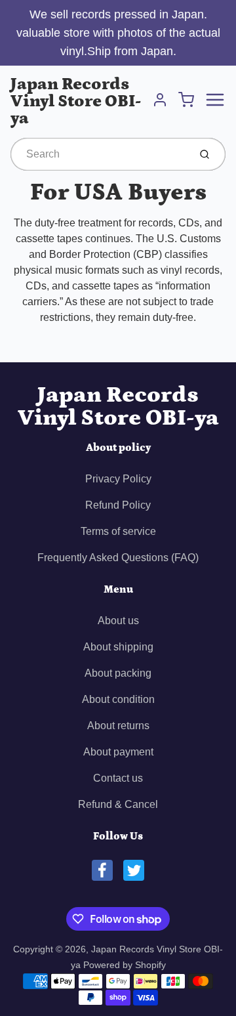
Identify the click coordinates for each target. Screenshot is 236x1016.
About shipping (118, 646)
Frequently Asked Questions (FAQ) (118, 557)
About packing (118, 673)
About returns (118, 725)
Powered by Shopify (124, 965)
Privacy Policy (118, 478)
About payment (118, 751)
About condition (118, 699)
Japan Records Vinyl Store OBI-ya (75, 101)
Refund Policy (118, 505)
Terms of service (118, 531)
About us (118, 620)
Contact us (118, 778)
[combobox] (98, 154)
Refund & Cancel (118, 804)
